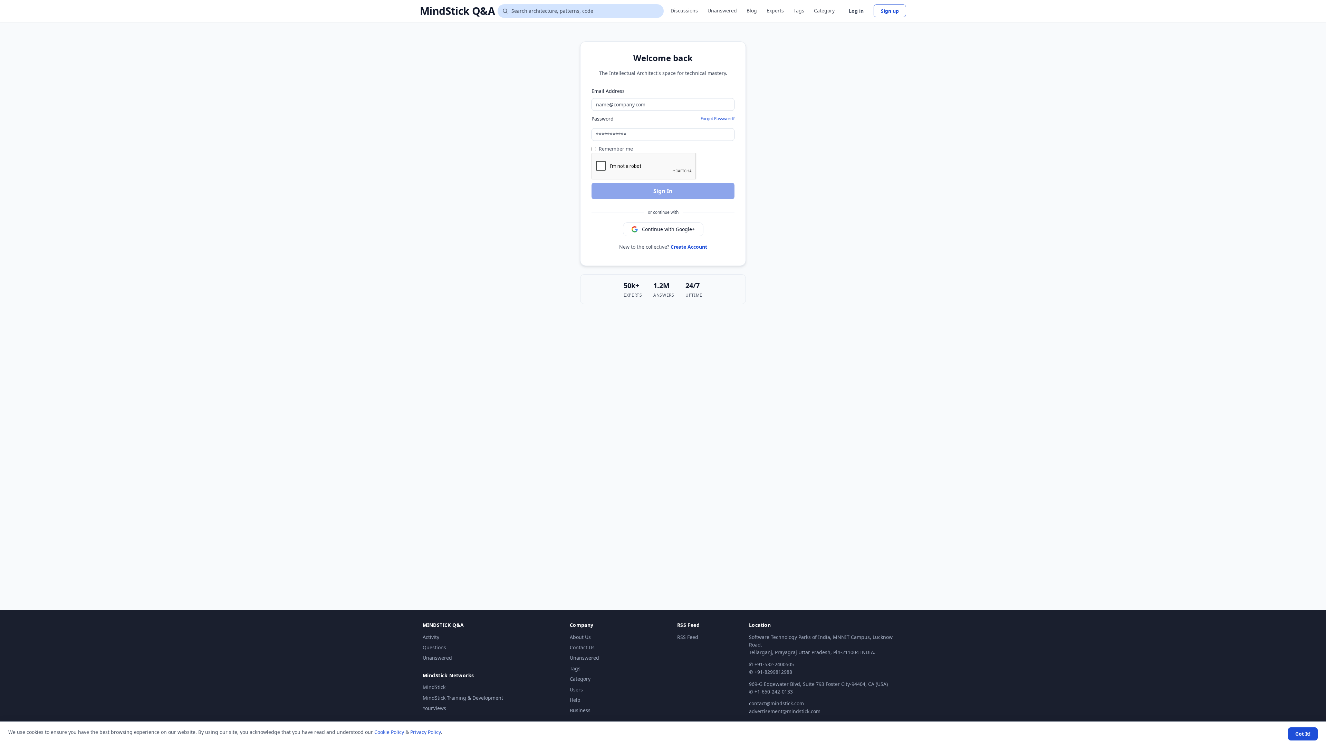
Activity (431, 637)
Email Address (608, 91)
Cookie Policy (389, 732)
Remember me (616, 148)
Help (575, 700)
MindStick (434, 687)
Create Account (689, 246)
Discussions (684, 10)
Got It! (1302, 733)
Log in (856, 11)
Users (576, 689)
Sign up (890, 11)
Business (580, 710)
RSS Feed (687, 637)
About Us (580, 637)
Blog (752, 10)
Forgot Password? (717, 119)
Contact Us (582, 647)
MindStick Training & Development (463, 698)
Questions (434, 647)
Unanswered (722, 10)
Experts (775, 10)
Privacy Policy (425, 732)
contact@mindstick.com (776, 703)
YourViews (434, 708)
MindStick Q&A (457, 11)
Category (824, 10)
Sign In (663, 191)
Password (603, 118)
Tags (799, 10)
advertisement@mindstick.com (784, 711)
